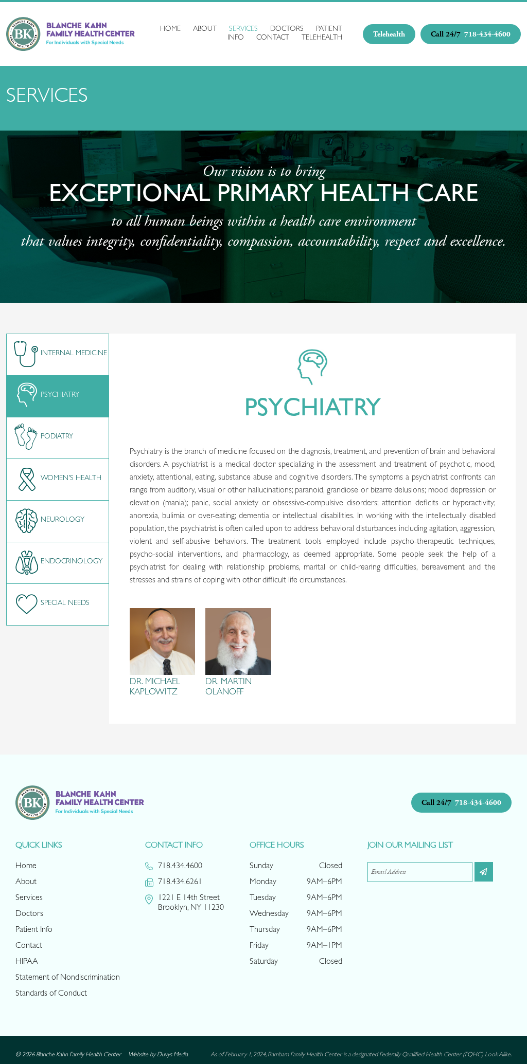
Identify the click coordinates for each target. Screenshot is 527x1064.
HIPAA (26, 962)
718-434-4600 (471, 34)
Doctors (287, 29)
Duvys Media (172, 1055)
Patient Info (33, 930)
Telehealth (322, 38)
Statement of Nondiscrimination (67, 978)
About (205, 29)
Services (243, 29)
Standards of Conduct (51, 994)
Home (170, 29)
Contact (272, 38)
